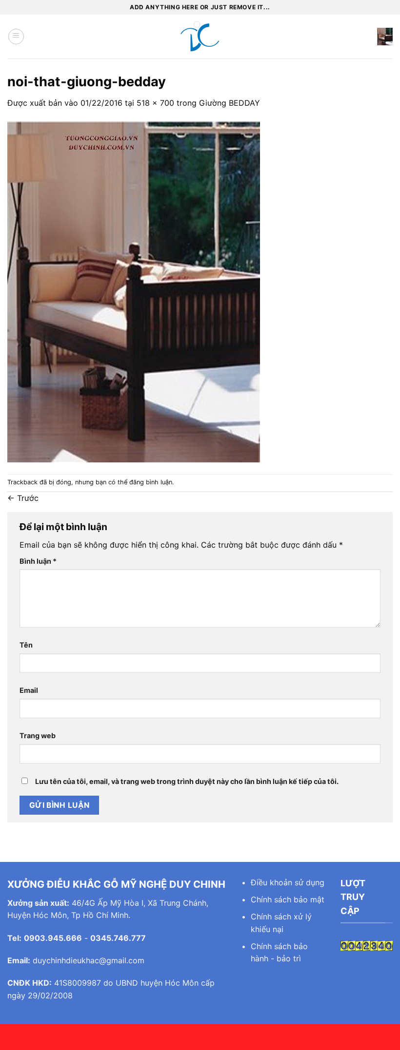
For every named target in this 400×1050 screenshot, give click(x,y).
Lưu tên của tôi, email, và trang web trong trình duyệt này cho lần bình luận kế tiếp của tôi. (187, 781)
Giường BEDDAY (229, 103)
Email (29, 690)
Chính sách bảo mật (287, 899)
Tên (26, 645)
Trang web (38, 735)
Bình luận (38, 561)
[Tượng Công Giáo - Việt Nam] (200, 36)
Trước (23, 498)
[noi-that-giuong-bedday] (133, 291)
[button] (16, 36)
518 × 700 (155, 103)
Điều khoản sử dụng (287, 882)
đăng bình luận (150, 482)
